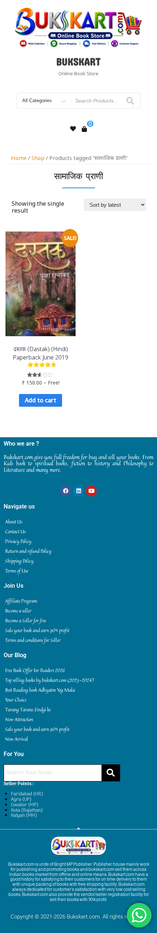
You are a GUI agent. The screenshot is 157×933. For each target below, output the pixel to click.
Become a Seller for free (25, 620)
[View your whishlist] (73, 128)
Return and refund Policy (28, 551)
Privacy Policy (18, 541)
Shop (38, 157)
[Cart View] (84, 129)
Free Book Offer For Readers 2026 (35, 670)
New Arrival (16, 739)
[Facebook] (65, 491)
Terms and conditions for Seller (33, 640)
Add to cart (40, 400)
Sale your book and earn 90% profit (37, 630)
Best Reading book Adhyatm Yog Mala (40, 689)
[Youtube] (91, 491)
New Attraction (19, 719)
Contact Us (15, 531)
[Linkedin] (78, 491)
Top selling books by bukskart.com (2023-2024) (49, 680)
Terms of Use (16, 570)
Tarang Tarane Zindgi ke (28, 709)
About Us (13, 521)
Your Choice (15, 699)
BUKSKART (78, 62)
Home (19, 157)
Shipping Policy (19, 560)
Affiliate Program (21, 600)
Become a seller (18, 610)
